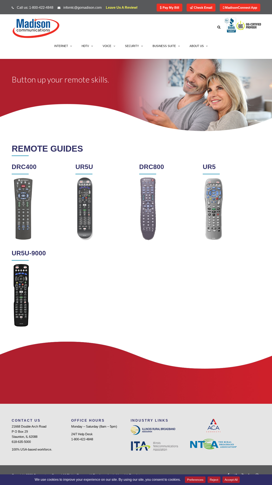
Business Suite (164, 46)
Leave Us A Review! (121, 7)
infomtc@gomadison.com (82, 7)
